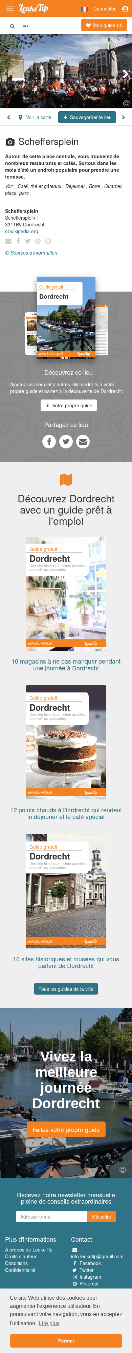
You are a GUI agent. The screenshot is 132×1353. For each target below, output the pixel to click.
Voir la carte (38, 117)
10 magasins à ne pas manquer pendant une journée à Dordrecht (66, 664)
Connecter (104, 8)
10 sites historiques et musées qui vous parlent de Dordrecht (66, 962)
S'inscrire (101, 1216)
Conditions (16, 1263)
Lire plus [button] (49, 1323)
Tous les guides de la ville (66, 988)
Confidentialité (20, 1269)
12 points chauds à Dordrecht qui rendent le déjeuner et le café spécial (66, 813)
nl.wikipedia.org (21, 231)
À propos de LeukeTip (28, 1249)
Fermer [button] (66, 1340)
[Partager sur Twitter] (66, 441)
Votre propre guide (71, 405)
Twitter (87, 1269)
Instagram (90, 1276)
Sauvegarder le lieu (90, 117)
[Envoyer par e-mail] (83, 441)
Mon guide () (107, 25)
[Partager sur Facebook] (49, 441)
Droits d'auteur (21, 1256)
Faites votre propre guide (66, 1129)
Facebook (90, 1263)
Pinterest (89, 1283)
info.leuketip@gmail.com (97, 1256)
